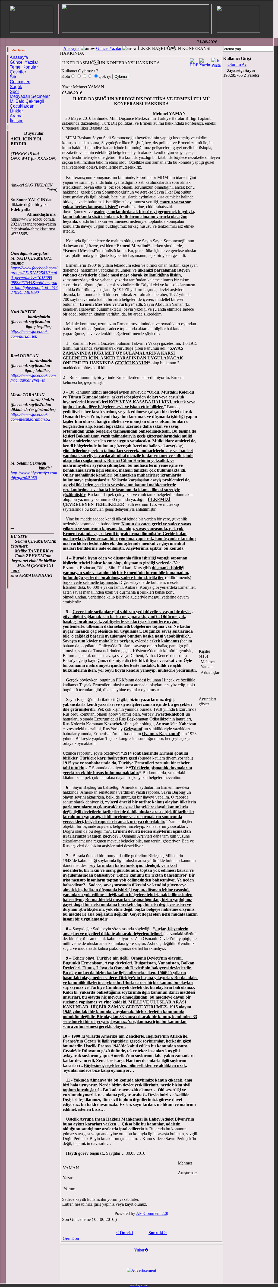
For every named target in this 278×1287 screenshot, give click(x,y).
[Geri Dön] (70, 1238)
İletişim (16, 120)
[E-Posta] (216, 61)
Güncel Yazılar (24, 62)
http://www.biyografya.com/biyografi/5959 (34, 475)
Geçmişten (20, 81)
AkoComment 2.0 (151, 1213)
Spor (14, 91)
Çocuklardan (22, 106)
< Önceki (124, 1232)
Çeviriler (18, 72)
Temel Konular (24, 67)
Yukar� (141, 1250)
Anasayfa (19, 57)
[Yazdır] (204, 61)
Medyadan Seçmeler (30, 96)
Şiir (13, 77)
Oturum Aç (237, 64)
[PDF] (194, 61)
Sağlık (16, 86)
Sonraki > (158, 1232)
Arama (16, 116)
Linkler (16, 111)
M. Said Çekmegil (27, 101)
